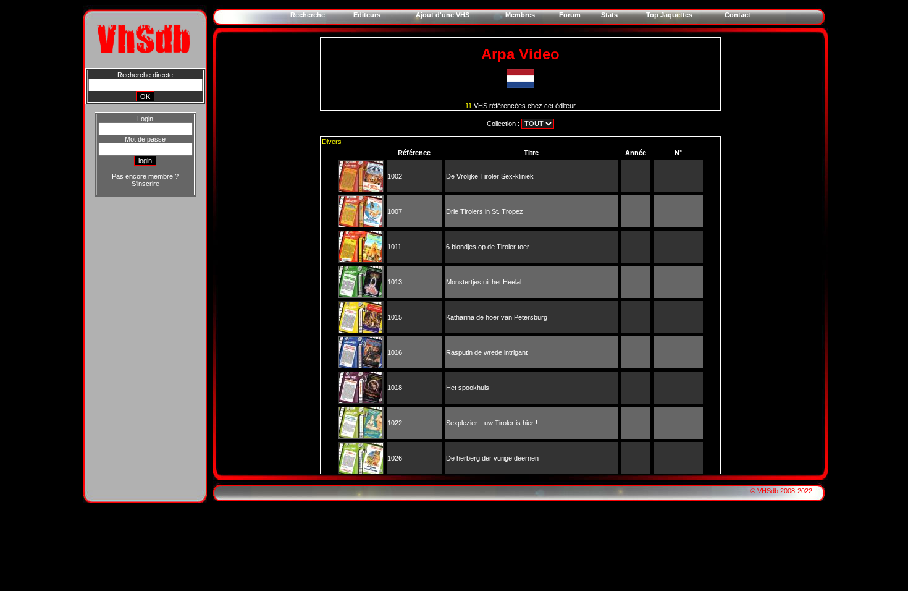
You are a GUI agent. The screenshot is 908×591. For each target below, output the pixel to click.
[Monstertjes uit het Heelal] (360, 295)
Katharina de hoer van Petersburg (496, 317)
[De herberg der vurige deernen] (361, 471)
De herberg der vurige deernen (492, 458)
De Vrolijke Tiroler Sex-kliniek (490, 176)
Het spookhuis (467, 387)
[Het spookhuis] (360, 400)
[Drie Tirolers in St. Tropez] (360, 224)
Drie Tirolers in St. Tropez (484, 211)
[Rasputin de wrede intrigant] (360, 365)
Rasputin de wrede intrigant (487, 352)
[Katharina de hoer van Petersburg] (360, 330)
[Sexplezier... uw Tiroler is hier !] (360, 436)
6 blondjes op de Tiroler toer (487, 246)
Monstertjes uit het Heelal (483, 282)
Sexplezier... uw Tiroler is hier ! (491, 423)
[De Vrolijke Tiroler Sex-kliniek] (361, 189)
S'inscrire (145, 183)
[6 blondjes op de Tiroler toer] (360, 259)
